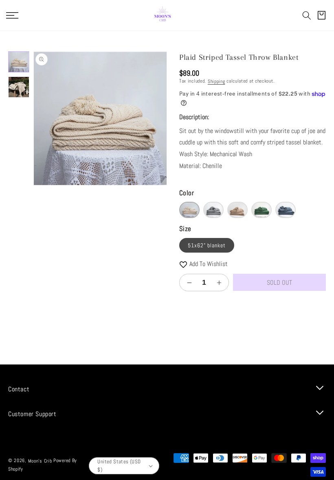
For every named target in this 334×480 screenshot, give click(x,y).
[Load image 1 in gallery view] (18, 61)
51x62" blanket (207, 245)
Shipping (216, 81)
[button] (306, 15)
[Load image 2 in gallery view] (18, 87)
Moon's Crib (40, 461)
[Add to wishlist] (183, 264)
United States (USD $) (119, 465)
